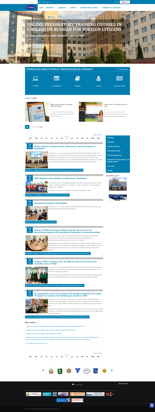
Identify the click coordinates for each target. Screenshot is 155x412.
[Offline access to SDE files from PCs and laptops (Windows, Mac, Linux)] (91, 112)
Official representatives (114, 151)
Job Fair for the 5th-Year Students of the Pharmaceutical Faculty (43, 333)
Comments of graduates (111, 8)
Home (41, 8)
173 (46, 138)
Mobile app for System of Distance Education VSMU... (61, 105)
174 (52, 138)
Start (30, 138)
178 (72, 138)
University (50, 8)
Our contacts (111, 166)
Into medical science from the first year (37, 343)
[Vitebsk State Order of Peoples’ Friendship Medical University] (31, 7)
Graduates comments (113, 146)
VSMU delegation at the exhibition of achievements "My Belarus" (60, 178)
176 (62, 138)
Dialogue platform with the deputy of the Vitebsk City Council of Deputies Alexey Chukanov (51, 330)
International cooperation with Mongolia (50, 203)
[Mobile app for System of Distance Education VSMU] (37, 112)
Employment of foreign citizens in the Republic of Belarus (118, 161)
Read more (32, 41)
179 (77, 138)
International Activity (89, 8)
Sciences (73, 8)
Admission (62, 8)
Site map (109, 170)
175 (57, 138)
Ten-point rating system (114, 155)
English (126, 2)
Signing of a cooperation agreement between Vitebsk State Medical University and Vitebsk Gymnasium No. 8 (55, 326)
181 (87, 138)
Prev (36, 138)
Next (92, 138)
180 (82, 138)
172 (41, 138)
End (98, 138)
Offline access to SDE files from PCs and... (115, 105)
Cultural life (110, 142)
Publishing (110, 137)
